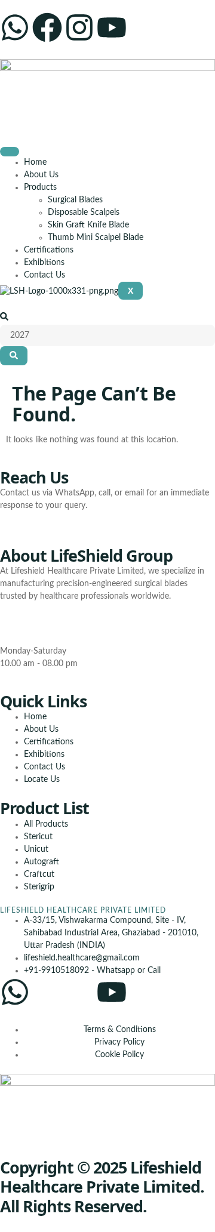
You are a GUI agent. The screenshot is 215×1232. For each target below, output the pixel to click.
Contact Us (44, 275)
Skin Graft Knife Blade (88, 225)
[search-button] (13, 355)
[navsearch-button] (4, 318)
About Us (41, 175)
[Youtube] (112, 27)
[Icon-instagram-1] (79, 992)
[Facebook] (47, 27)
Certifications (48, 250)
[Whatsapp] (15, 27)
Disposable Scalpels (83, 212)
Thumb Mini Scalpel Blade (95, 237)
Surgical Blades (75, 200)
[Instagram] (79, 27)
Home (35, 162)
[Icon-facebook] (47, 992)
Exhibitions (44, 262)
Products (40, 187)
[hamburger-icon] (9, 151)
